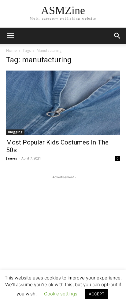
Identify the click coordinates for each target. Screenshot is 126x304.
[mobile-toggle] (10, 36)
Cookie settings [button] (60, 294)
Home (11, 50)
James (11, 158)
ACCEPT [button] (96, 293)
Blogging (15, 132)
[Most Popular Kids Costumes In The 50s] (63, 103)
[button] (117, 36)
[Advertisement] (63, 218)
